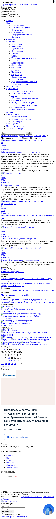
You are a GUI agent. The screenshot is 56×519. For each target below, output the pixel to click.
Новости (5, 150)
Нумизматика (17, 49)
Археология (16, 44)
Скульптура (16, 74)
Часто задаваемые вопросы (23, 110)
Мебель (14, 53)
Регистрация (21, 517)
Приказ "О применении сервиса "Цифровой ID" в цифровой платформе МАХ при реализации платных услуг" (28, 301)
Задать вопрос (12, 467)
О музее (9, 23)
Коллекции (11, 42)
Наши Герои (16, 121)
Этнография (16, 65)
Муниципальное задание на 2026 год (17, 295)
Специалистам (17, 32)
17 (9, 361)
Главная (9, 21)
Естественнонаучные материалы (25, 58)
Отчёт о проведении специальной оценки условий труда (26, 278)
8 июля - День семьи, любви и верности (18, 239)
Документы (11, 465)
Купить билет (12, 88)
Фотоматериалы (18, 77)
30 (6, 366)
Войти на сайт (7, 512)
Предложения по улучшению (24, 105)
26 (15, 363)
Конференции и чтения (21, 35)
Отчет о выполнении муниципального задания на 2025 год (27, 290)
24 (9, 363)
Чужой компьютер (12, 514)
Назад (3, 269)
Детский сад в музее (10, 185)
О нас (8, 458)
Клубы (14, 96)
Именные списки (19, 117)
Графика (15, 70)
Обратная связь (18, 107)
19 (15, 361)
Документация (17, 30)
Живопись (16, 72)
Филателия (16, 67)
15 (2, 361)
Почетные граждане (15, 126)
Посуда (14, 60)
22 (2, 363)
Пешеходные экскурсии (22, 91)
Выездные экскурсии (20, 93)
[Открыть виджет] (48, 509)
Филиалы (10, 39)
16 (6, 361)
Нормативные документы (12, 271)
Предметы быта (18, 63)
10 (9, 358)
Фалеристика (17, 51)
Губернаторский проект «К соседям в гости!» (21, 152)
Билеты (9, 460)
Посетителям (12, 86)
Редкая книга (17, 79)
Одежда (14, 56)
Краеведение (12, 124)
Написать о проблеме (17, 437)
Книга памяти (12, 114)
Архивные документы (21, 119)
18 (12, 361)
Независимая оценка (20, 28)
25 (12, 363)
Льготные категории (15, 128)
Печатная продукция (20, 84)
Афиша (9, 112)
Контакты (15, 37)
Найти (29, 133)
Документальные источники (24, 81)
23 (6, 363)
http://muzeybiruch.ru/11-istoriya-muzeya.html (20, 4)
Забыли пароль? (8, 517)
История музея (17, 25)
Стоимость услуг (19, 100)
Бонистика (16, 46)
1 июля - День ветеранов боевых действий (20, 260)
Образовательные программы (24, 98)
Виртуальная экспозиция (22, 103)
